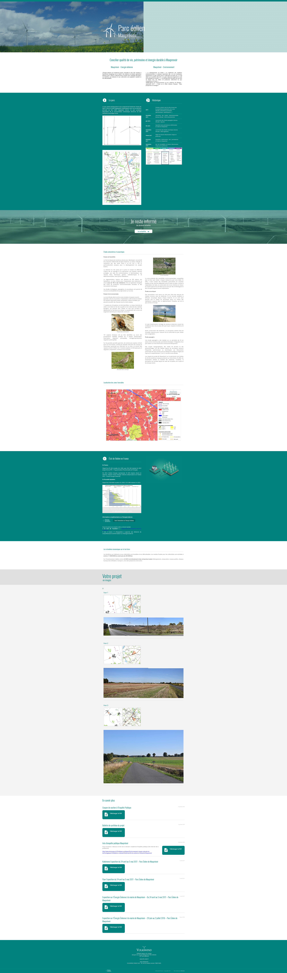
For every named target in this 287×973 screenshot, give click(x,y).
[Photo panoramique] (143, 626)
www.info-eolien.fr (144, 959)
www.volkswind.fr (144, 961)
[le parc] (121, 177)
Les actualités (142, 231)
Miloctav (183, 971)
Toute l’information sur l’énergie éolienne (124, 520)
